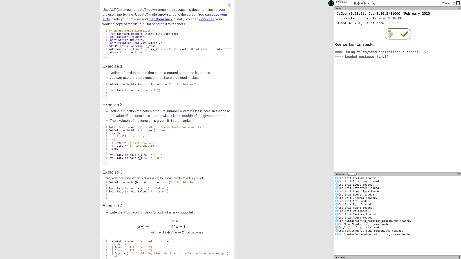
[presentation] (171, 227)
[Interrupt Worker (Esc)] (368, 3)
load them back (161, 19)
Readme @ (448, 3)
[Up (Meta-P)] (355, 3)
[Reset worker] (374, 3)
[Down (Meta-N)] (358, 3)
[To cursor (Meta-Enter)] (363, 3)
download (206, 19)
